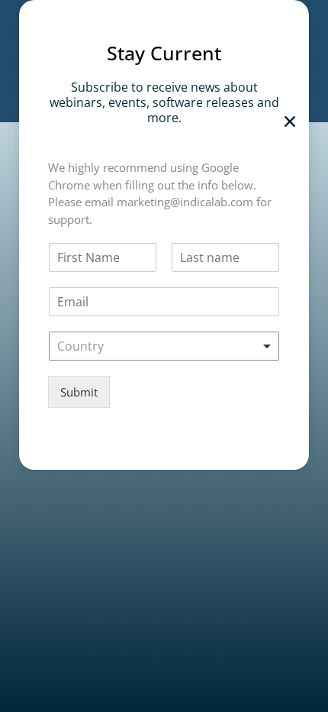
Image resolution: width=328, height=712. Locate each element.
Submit (79, 392)
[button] (289, 121)
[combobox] (164, 346)
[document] (164, 356)
